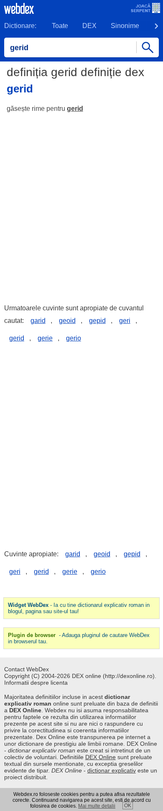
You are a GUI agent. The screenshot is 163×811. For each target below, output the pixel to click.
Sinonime (125, 25)
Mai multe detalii (96, 806)
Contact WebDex (26, 669)
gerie (45, 338)
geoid (67, 320)
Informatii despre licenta (36, 682)
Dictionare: (20, 25)
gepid (97, 320)
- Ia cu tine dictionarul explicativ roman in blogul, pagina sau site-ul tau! (79, 608)
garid (38, 320)
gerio (73, 338)
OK (127, 805)
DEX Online (100, 757)
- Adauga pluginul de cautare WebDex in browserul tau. (79, 638)
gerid (75, 108)
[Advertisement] (81, 204)
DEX (89, 25)
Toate (60, 25)
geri (124, 320)
